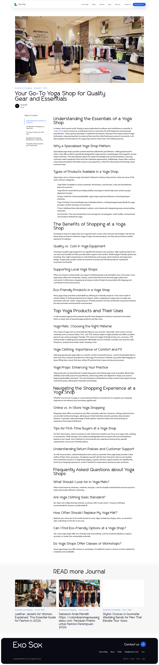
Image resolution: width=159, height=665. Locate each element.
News (113, 652)
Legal (143, 659)
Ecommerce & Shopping (23, 88)
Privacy (132, 659)
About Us (125, 659)
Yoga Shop (58, 131)
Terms (138, 659)
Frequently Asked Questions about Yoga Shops (34, 144)
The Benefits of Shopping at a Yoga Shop (35, 127)
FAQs (120, 652)
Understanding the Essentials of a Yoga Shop (36, 121)
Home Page (103, 652)
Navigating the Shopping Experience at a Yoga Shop (34, 139)
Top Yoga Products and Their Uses (35, 133)
